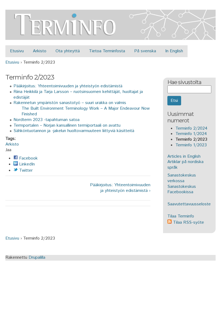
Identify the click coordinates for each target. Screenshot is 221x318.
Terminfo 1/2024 (191, 134)
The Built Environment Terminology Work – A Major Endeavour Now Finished (86, 111)
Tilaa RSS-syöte (188, 222)
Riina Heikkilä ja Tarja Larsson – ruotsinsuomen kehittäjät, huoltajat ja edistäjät (78, 95)
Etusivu (17, 51)
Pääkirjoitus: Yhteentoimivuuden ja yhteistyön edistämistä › (120, 188)
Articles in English (184, 156)
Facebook (28, 158)
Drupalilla (37, 257)
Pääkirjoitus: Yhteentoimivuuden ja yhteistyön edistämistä (67, 86)
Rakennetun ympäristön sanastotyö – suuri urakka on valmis (69, 103)
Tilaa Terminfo (180, 216)
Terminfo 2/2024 (191, 128)
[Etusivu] (110, 37)
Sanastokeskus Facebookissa (181, 189)
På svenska (145, 51)
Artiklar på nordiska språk (185, 165)
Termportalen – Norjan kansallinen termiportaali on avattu (66, 125)
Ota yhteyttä (68, 51)
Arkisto (39, 51)
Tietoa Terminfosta (107, 51)
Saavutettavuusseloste (189, 204)
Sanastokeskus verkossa (181, 178)
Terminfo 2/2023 (191, 139)
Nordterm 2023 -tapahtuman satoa (46, 120)
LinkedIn (26, 164)
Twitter (25, 170)
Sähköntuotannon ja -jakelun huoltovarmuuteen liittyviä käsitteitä (73, 131)
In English (174, 51)
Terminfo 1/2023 (191, 145)
